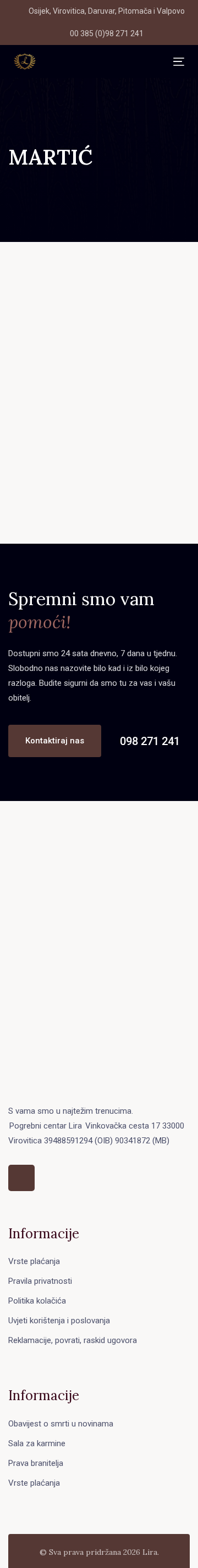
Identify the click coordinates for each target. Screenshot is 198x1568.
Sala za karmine (36, 1443)
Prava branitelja (35, 1463)
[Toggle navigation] (104, 62)
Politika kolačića (37, 1301)
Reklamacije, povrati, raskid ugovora (72, 1340)
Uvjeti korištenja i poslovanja (59, 1321)
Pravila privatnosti (40, 1281)
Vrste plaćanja (34, 1261)
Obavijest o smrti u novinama (60, 1424)
